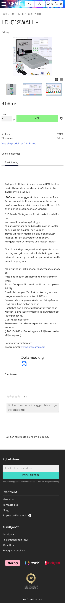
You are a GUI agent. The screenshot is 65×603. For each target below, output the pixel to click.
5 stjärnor (18, 396)
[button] (4, 4)
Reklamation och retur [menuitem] (15, 539)
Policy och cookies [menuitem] (14, 550)
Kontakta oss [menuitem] (10, 504)
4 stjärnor (16, 396)
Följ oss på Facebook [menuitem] (15, 515)
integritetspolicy (52, 481)
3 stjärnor (13, 396)
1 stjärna (7, 396)
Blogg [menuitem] (6, 510)
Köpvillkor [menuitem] (8, 545)
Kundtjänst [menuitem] (9, 534)
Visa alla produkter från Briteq (19, 143)
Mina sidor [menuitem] (39, 4)
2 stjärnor (10, 396)
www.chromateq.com (32, 347)
